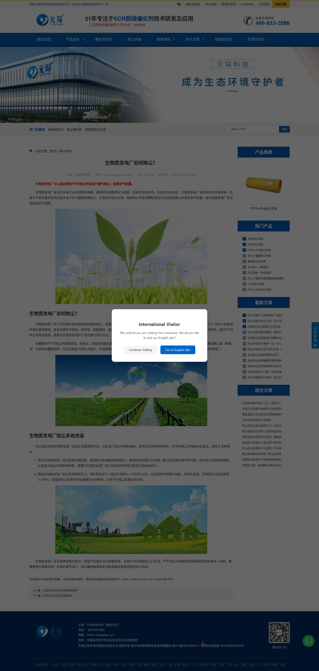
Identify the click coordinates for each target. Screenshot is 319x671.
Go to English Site (178, 350)
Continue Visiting (140, 350)
